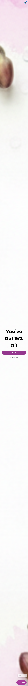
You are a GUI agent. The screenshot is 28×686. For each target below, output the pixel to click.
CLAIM (14, 353)
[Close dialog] (26, 2)
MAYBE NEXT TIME (14, 357)
